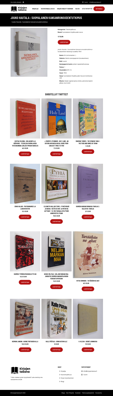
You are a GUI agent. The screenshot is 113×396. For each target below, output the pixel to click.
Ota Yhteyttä (87, 9)
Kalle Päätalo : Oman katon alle (56, 341)
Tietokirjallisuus (71, 29)
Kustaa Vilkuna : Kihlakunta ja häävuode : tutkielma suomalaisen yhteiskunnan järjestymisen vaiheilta (25, 143)
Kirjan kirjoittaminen (65, 9)
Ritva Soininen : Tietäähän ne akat (88, 281)
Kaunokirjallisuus (48, 9)
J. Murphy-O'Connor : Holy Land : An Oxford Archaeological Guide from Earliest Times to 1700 (56, 143)
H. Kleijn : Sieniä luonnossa (88, 341)
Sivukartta (98, 393)
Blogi (78, 9)
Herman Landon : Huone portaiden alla (25, 341)
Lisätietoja (64, 42)
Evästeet (77, 393)
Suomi (86, 2)
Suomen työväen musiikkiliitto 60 (25, 274)
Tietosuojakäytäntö (88, 393)
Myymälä (99, 9)
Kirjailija (35, 9)
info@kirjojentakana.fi (95, 2)
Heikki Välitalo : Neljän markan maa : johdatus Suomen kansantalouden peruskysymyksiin (56, 276)
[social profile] (23, 2)
